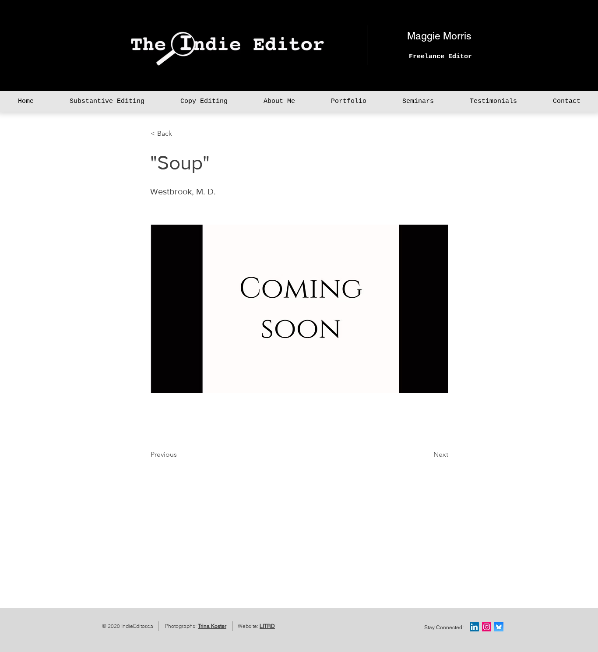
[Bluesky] (498, 626)
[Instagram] (486, 626)
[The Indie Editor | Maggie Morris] (474, 626)
